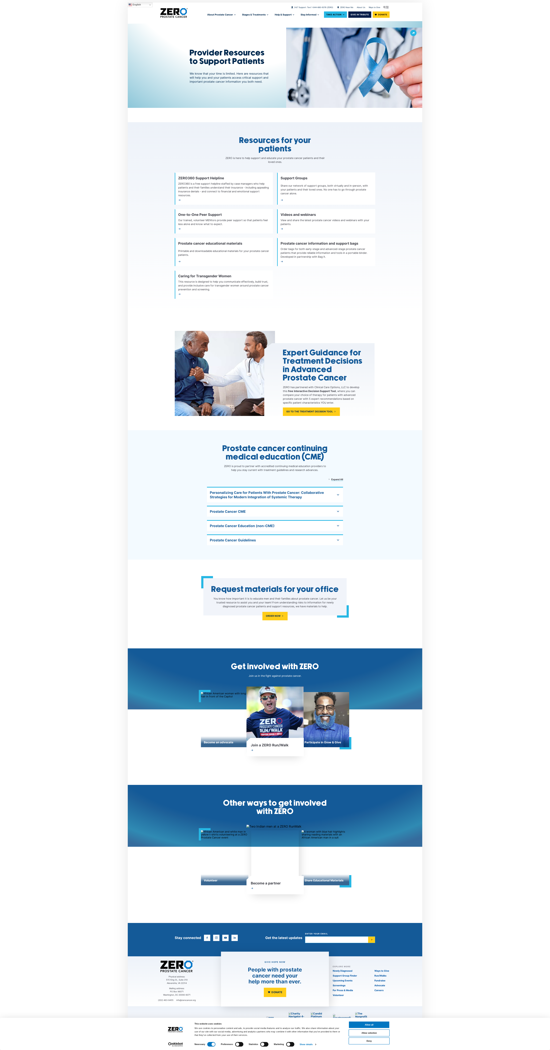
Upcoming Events (342, 980)
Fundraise (379, 980)
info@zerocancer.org (186, 1000)
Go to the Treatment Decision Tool (309, 411)
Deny (369, 1041)
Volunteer (338, 995)
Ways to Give (374, 7)
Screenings (339, 985)
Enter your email (316, 934)
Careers (379, 990)
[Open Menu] (386, 7)
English (136, 4)
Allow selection (369, 1033)
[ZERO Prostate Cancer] (174, 13)
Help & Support (283, 14)
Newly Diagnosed (342, 970)
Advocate (379, 985)
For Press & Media (343, 990)
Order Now (273, 615)
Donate (382, 14)
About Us (361, 7)
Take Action (333, 14)
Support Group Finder (345, 975)
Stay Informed (308, 14)
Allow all (369, 1025)
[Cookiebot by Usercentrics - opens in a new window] (175, 1044)
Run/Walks (380, 975)
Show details (306, 1044)
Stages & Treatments (254, 14)
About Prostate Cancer (220, 14)
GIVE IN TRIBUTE (360, 14)
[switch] (239, 1044)
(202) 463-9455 (165, 1000)
